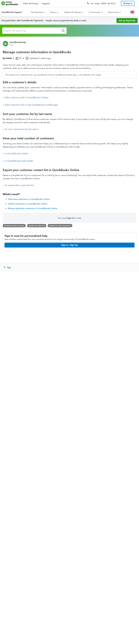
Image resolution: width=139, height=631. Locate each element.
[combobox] (34, 30)
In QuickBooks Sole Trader (19, 160)
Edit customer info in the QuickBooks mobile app (31, 104)
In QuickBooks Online (16, 153)
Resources (113, 12)
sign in (70, 218)
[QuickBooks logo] (9, 3)
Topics (53, 12)
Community (94, 12)
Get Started (36, 12)
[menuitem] (13, 12)
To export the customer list (19, 185)
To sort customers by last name (21, 129)
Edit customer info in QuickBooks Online (26, 97)
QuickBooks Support (11, 12)
